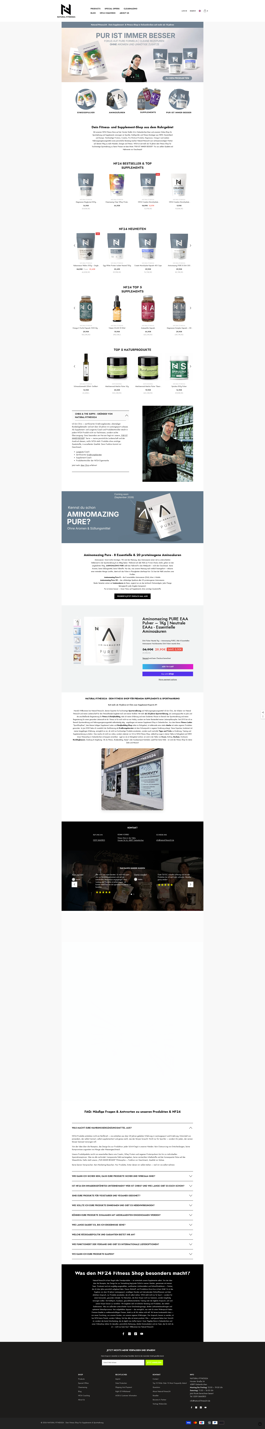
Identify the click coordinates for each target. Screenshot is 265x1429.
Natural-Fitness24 (86, 200)
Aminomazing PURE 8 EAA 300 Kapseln (179, 265)
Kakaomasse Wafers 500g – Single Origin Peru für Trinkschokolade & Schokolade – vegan (85, 265)
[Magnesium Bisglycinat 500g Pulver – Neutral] (86, 185)
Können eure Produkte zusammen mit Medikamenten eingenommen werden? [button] (116, 1215)
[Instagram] (129, 1333)
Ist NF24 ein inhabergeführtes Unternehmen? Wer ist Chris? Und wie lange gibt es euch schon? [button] (128, 1185)
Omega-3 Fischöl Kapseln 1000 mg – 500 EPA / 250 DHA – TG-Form (86, 328)
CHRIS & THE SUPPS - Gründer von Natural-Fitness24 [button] (94, 415)
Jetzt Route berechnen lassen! (202, 1393)
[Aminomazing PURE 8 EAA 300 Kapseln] (179, 246)
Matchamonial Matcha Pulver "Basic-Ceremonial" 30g (148, 386)
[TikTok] (135, 1333)
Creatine (124, 138)
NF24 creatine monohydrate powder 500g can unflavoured (148, 202)
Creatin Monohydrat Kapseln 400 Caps (148, 265)
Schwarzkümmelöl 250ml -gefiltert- (86, 386)
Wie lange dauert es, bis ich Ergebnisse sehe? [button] (98, 1224)
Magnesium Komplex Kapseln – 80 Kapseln (179, 328)
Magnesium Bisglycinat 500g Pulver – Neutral (86, 202)
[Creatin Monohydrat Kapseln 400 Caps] (148, 246)
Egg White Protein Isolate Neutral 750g (117, 265)
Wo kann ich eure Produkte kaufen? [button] (93, 1254)
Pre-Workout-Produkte (136, 138)
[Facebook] (123, 1333)
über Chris (85, 465)
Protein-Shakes (153, 563)
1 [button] (131, 77)
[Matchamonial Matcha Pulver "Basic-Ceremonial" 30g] (148, 367)
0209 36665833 (199, 1396)
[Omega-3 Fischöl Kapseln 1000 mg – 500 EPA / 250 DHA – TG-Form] (86, 309)
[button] (65, 55)
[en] (200, 11)
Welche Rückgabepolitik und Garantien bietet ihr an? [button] (103, 1234)
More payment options (168, 679)
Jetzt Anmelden (154, 1362)
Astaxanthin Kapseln (148, 328)
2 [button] (133, 77)
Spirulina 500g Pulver (179, 386)
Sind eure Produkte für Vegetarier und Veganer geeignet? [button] (106, 1195)
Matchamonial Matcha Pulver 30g (117, 386)
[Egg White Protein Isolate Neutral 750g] (117, 246)
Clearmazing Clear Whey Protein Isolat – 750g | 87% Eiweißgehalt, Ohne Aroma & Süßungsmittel (116, 202)
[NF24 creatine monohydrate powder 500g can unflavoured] (148, 185)
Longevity (80, 451)
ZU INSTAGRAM (132, 933)
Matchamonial (117, 384)
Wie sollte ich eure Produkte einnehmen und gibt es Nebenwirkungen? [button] (113, 1205)
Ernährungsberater (94, 454)
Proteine (117, 138)
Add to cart (168, 666)
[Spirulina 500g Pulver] (179, 367)
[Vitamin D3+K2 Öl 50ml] (117, 309)
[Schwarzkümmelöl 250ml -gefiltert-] (86, 367)
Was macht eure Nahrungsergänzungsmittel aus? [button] (102, 1127)
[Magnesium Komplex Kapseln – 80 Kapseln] (179, 309)
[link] (167, 446)
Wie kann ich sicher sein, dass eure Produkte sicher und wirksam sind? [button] (113, 1176)
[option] (132, 55)
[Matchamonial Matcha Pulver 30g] (117, 367)
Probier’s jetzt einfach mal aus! (132, 596)
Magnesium (149, 138)
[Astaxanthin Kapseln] (148, 309)
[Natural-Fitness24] (86, 101)
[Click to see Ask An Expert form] (260, 1424)
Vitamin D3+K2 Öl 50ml (117, 328)
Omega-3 (157, 138)
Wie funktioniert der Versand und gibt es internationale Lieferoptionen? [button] (115, 1244)
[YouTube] (141, 1333)
